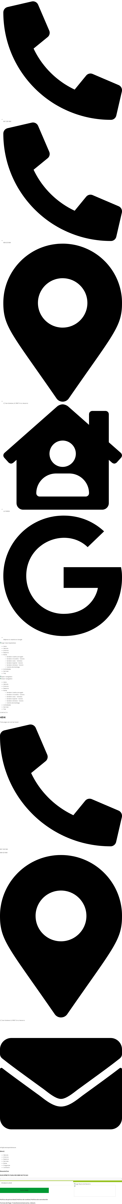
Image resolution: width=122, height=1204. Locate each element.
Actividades (7, 669)
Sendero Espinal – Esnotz (15, 663)
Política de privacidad (8, 1200)
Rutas (5, 655)
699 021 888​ (3, 853)
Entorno (6, 650)
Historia (5, 648)
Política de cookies (23, 1200)
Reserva (6, 653)
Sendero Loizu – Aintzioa (14, 661)
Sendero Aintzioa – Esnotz (15, 665)
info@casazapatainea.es (8, 1147)
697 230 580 (4, 849)
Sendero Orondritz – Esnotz (15, 659)
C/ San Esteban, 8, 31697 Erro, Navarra (12, 1020)
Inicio (5, 646)
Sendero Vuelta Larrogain (15, 657)
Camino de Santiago (13, 667)
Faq (4, 673)
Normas (5, 671)
